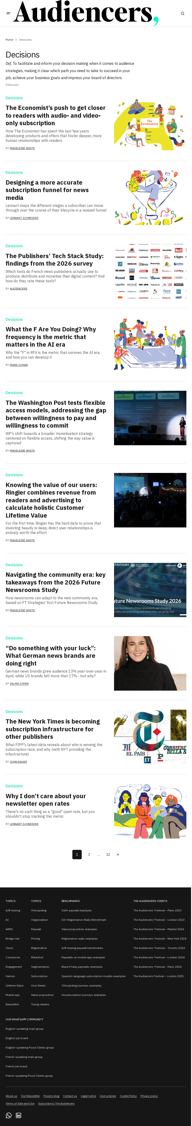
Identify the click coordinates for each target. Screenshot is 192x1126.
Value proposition (42, 995)
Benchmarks (71, 901)
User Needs (38, 985)
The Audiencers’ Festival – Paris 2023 (157, 910)
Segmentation (40, 966)
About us (11, 1096)
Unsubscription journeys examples (84, 995)
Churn (9, 948)
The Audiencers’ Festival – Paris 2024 (157, 966)
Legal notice (88, 1096)
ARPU (9, 929)
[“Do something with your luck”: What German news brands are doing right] (150, 663)
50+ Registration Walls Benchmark (84, 919)
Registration (39, 948)
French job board (16, 1066)
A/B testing (13, 910)
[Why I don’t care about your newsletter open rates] (150, 811)
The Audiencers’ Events (150, 901)
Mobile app (13, 995)
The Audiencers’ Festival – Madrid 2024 (158, 929)
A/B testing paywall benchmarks (82, 948)
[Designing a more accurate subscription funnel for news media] (150, 197)
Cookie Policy (128, 1096)
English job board (17, 1038)
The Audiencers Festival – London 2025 (158, 976)
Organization (39, 919)
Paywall (36, 929)
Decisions (14, 98)
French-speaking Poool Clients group (29, 1075)
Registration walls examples (80, 938)
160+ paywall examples (77, 910)
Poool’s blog (51, 1096)
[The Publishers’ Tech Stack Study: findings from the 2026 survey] (150, 271)
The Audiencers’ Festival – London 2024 (159, 957)
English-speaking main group (25, 1028)
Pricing (35, 938)
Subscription (39, 976)
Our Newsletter (30, 1096)
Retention (37, 957)
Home (9, 39)
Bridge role (12, 938)
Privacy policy (149, 1096)
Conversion (13, 957)
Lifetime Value (14, 985)
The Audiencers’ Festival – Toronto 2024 (159, 948)
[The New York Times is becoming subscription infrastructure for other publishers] (150, 737)
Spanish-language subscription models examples (94, 976)
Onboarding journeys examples (82, 985)
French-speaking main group (24, 1057)
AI (7, 919)
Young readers (40, 1004)
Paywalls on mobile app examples (83, 957)
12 (108, 854)
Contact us (70, 1096)
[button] (8, 13)
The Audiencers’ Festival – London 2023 (159, 919)
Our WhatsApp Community (24, 1019)
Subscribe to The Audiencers (56, 1103)
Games (10, 976)
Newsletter (12, 1004)
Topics (11, 901)
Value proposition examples (79, 929)
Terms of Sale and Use (20, 1103)
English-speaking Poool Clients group (30, 1047)
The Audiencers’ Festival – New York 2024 (159, 938)
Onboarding (38, 910)
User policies (108, 1096)
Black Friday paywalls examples (82, 966)
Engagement (14, 966)
